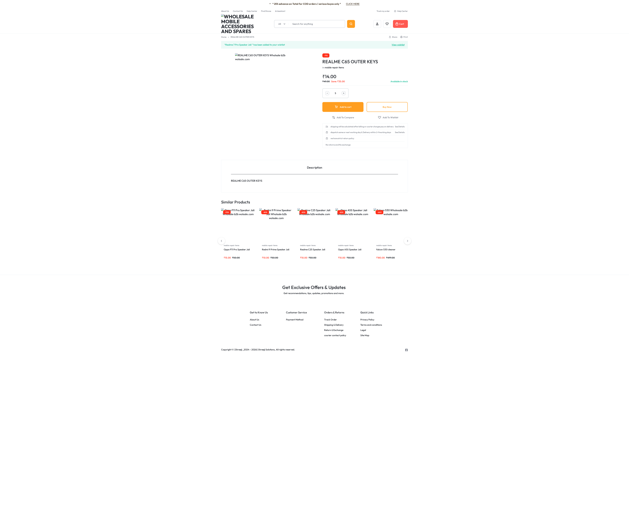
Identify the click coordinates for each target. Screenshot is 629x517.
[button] (393, 37)
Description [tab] (314, 167)
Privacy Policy (367, 319)
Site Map (364, 335)
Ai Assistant (280, 11)
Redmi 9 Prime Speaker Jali (276, 249)
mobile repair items (334, 67)
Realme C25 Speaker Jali (313, 249)
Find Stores (266, 11)
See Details (400, 127)
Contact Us (238, 11)
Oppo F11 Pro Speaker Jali (237, 249)
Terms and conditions (371, 325)
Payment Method (294, 319)
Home (223, 37)
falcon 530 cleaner (385, 249)
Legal (363, 330)
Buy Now (387, 106)
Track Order (330, 319)
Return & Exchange (333, 330)
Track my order (383, 11)
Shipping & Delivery (333, 325)
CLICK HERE (353, 3)
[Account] (377, 24)
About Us (225, 11)
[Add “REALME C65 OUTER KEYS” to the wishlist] (388, 117)
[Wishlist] (387, 24)
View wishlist (398, 44)
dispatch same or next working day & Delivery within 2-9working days (361, 132)
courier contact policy (335, 335)
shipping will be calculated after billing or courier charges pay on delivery (362, 127)
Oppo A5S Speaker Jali (350, 249)
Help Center (252, 11)
